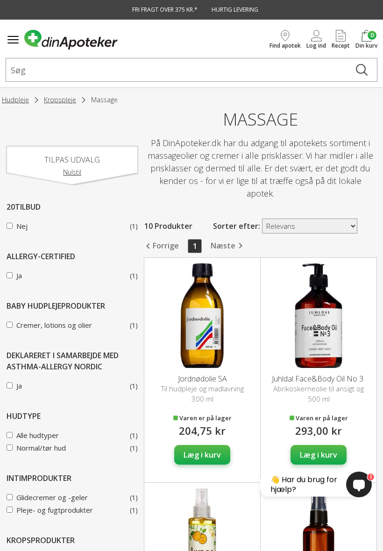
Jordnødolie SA (202, 379)
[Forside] (145, 39)
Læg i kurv (202, 455)
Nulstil (72, 172)
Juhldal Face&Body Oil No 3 (318, 379)
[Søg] (362, 69)
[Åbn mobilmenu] (13, 39)
